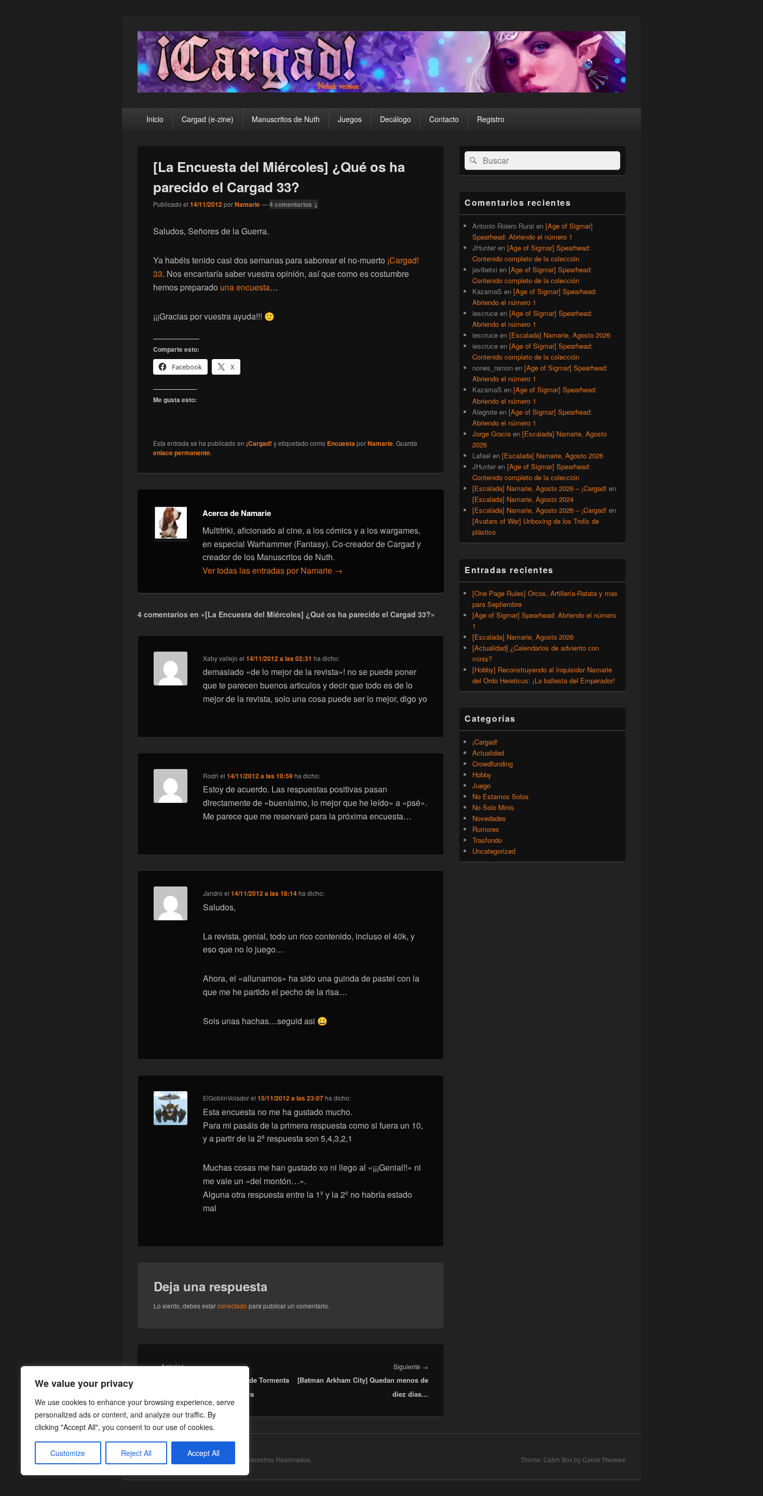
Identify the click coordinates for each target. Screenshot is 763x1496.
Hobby (482, 774)
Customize (67, 1453)
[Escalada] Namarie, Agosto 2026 (559, 335)
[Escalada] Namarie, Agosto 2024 (523, 499)
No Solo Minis (493, 807)
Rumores (485, 829)
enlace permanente (181, 452)
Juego (481, 785)
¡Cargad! (259, 443)
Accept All (203, 1453)
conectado (232, 1305)
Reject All (136, 1453)
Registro (491, 119)
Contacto (444, 119)
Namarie (247, 204)
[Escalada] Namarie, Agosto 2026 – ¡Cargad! (539, 488)
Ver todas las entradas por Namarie (272, 570)
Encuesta (341, 443)
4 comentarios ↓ (293, 204)
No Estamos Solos (500, 796)
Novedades (489, 818)
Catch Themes (603, 1459)
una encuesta (245, 287)
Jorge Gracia (491, 434)
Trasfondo (487, 840)
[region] (135, 1420)
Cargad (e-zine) (208, 119)
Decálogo (395, 119)
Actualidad (488, 753)
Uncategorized (493, 851)
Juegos (350, 119)
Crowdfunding (492, 764)
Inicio (155, 119)
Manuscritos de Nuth (286, 119)
